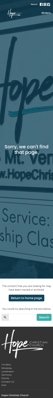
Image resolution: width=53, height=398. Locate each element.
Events (5, 378)
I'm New (6, 364)
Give (3, 385)
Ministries (6, 368)
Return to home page (26, 298)
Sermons (6, 374)
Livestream (7, 371)
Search (34, 4)
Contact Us (7, 381)
